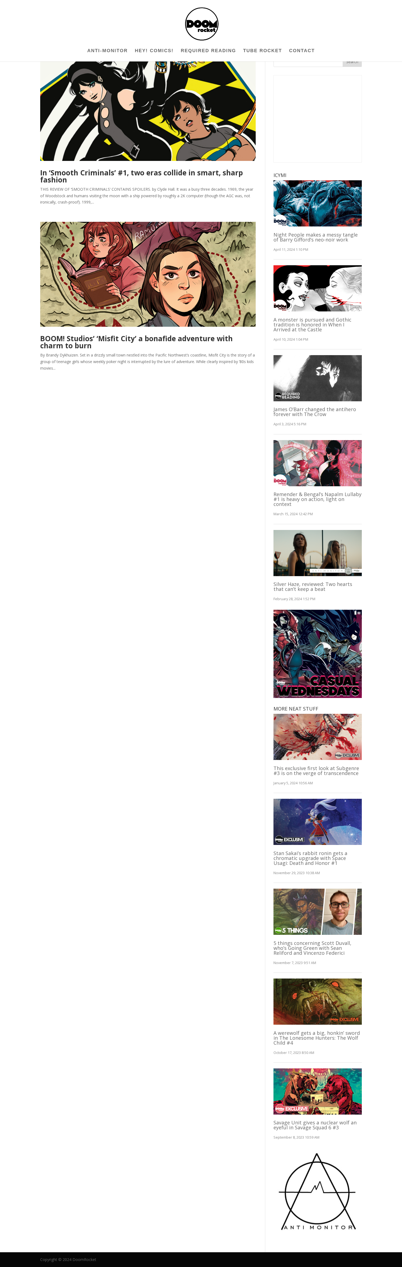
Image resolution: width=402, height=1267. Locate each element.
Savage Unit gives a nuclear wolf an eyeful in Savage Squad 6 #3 (315, 1125)
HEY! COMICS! (154, 51)
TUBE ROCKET (262, 51)
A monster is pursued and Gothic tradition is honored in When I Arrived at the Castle (312, 324)
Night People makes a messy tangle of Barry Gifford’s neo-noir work (315, 237)
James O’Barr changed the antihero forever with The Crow (314, 411)
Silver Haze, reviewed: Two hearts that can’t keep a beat (312, 586)
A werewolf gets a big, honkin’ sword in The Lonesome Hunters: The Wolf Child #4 (316, 1038)
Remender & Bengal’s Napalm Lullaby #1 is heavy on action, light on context (317, 499)
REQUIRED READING (208, 51)
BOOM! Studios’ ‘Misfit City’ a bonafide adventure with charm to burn (136, 342)
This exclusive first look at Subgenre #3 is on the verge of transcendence (316, 770)
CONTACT (302, 51)
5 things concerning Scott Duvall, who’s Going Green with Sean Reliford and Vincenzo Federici (312, 948)
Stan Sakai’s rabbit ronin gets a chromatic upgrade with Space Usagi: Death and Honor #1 (310, 858)
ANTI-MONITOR (107, 51)
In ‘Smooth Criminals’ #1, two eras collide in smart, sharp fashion (141, 176)
